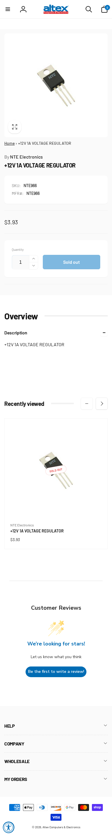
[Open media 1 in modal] (56, 85)
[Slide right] (102, 404)
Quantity (18, 249)
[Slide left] (87, 404)
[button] (7, 9)
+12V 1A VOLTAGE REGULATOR (38, 531)
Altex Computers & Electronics (61, 827)
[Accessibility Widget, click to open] (8, 827)
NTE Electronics (23, 156)
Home (9, 143)
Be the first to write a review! (56, 671)
